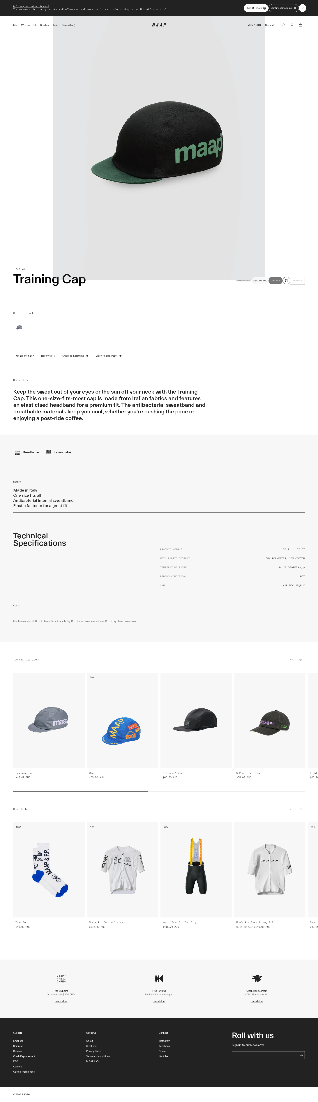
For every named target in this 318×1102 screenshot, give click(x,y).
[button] (49, 1072)
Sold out (297, 280)
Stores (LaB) (68, 25)
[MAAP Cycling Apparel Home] (159, 25)
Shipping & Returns (73, 355)
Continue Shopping (281, 8)
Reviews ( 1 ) (48, 355)
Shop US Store (254, 8)
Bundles (44, 25)
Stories (55, 25)
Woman (25, 25)
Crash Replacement (106, 355)
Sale (35, 25)
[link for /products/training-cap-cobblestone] (19, 327)
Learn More (61, 1001)
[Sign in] (292, 25)
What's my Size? (24, 355)
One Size (275, 280)
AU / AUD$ (254, 25)
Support (269, 25)
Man (15, 25)
